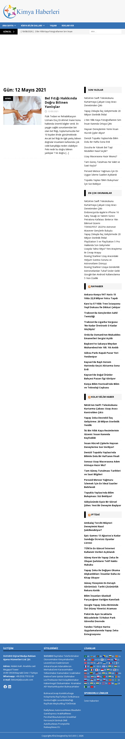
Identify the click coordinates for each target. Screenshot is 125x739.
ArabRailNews (64, 713)
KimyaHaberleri (66, 659)
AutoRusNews (51, 723)
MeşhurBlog (59, 703)
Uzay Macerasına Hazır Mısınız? (100, 156)
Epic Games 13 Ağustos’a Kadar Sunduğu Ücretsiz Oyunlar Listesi (102, 539)
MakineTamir (50, 676)
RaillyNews (49, 710)
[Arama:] (105, 31)
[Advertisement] (62, 62)
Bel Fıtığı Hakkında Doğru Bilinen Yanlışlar (61, 102)
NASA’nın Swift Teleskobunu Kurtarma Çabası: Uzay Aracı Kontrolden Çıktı (101, 408)
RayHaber (97, 286)
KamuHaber (63, 672)
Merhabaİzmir (51, 669)
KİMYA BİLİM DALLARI (31, 25)
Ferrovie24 (49, 720)
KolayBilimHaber (70, 679)
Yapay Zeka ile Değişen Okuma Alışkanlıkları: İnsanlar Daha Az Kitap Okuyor (102, 574)
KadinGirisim (62, 662)
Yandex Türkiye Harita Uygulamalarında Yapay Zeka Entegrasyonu (101, 630)
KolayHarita (49, 696)
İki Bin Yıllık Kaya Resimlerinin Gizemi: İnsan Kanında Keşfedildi (101, 434)
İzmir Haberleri (91, 700)
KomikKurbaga (66, 693)
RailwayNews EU (52, 727)
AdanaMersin (64, 666)
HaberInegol (50, 683)
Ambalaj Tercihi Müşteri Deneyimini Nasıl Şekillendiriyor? (98, 526)
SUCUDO (48, 655)
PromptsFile (64, 723)
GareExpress (50, 713)
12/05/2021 (53, 111)
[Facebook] (5, 687)
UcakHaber (75, 672)
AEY (45, 686)
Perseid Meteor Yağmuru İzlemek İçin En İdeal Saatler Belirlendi (101, 483)
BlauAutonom (59, 716)
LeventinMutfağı (65, 700)
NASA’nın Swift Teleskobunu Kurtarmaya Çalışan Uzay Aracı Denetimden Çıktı (100, 101)
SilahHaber (69, 676)
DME (65, 720)
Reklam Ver (68, 25)
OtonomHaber (51, 659)
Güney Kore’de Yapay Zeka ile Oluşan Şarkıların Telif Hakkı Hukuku (101, 561)
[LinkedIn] (10, 687)
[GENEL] (22, 110)
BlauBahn (76, 710)
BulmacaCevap (51, 693)
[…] (67, 152)
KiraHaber (76, 683)
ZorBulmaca (73, 696)
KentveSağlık (50, 700)
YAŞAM (53, 25)
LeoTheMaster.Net (53, 679)
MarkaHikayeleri (56, 686)
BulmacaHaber (72, 686)
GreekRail (71, 716)
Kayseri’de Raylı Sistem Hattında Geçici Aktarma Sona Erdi (102, 365)
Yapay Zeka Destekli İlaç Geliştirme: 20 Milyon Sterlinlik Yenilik (101, 421)
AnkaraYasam (51, 666)
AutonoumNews (63, 710)
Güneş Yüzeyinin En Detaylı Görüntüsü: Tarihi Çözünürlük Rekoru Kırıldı (101, 586)
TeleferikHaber (71, 655)
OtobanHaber (63, 683)
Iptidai (95, 514)
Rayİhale (48, 703)
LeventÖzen (50, 662)
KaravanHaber (65, 669)
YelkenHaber (50, 672)
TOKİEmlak (70, 703)
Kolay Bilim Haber (102, 396)
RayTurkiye (61, 696)
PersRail (48, 716)
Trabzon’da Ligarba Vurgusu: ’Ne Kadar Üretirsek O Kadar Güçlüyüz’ (101, 325)
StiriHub (58, 720)
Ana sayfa (7, 25)
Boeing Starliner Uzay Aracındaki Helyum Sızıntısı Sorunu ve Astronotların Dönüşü (101, 260)
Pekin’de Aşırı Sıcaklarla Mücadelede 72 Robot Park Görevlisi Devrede (99, 617)
